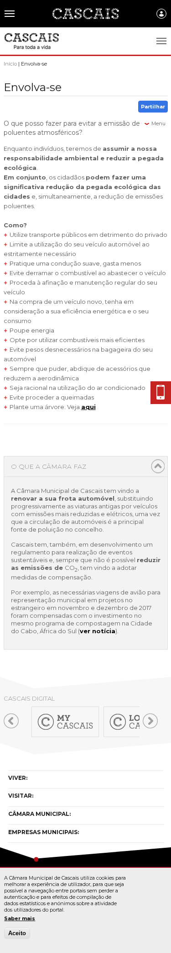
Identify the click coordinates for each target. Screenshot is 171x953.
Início (10, 64)
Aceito (17, 933)
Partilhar (153, 106)
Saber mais (19, 918)
